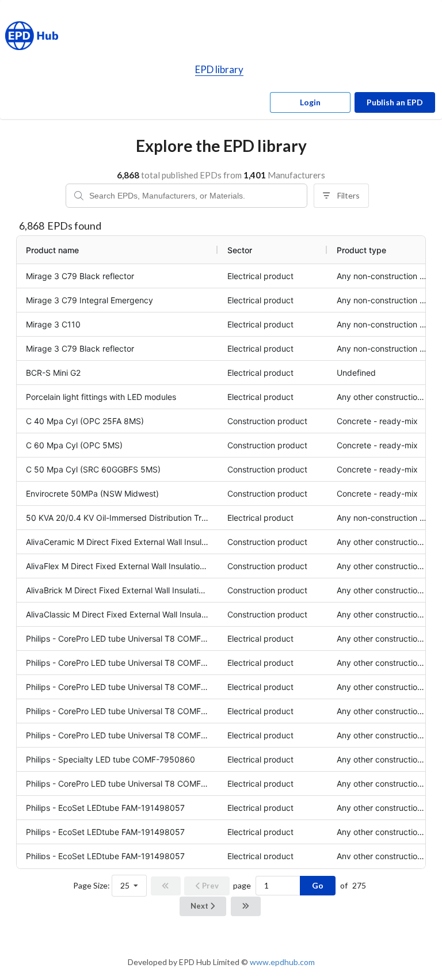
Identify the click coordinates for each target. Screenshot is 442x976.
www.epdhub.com (282, 962)
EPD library (219, 69)
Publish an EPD (395, 102)
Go (317, 885)
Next (200, 905)
